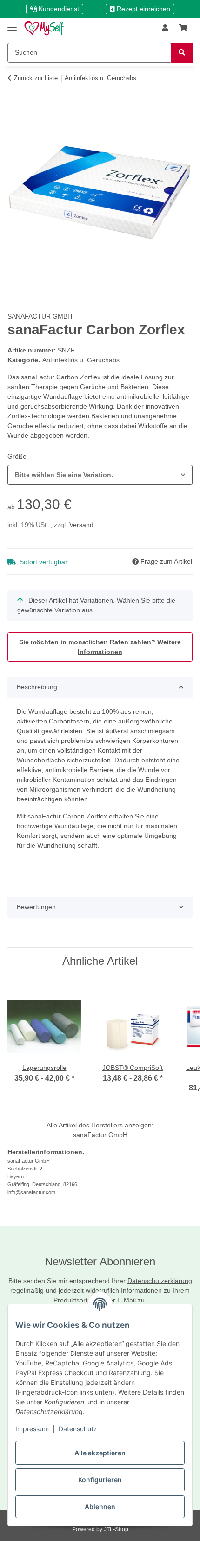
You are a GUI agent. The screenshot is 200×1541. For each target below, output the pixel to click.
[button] (165, 28)
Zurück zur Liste (36, 78)
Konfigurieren (100, 1480)
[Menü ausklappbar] (12, 24)
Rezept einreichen (142, 9)
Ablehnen (100, 1506)
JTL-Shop (116, 1529)
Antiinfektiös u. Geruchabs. (81, 360)
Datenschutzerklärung (159, 1280)
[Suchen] (182, 53)
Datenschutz (78, 1429)
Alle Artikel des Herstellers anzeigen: (100, 1125)
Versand (81, 524)
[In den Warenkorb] (14, 95)
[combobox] (100, 475)
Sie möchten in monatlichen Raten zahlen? (100, 646)
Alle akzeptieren (100, 1453)
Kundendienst (58, 9)
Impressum (32, 1429)
